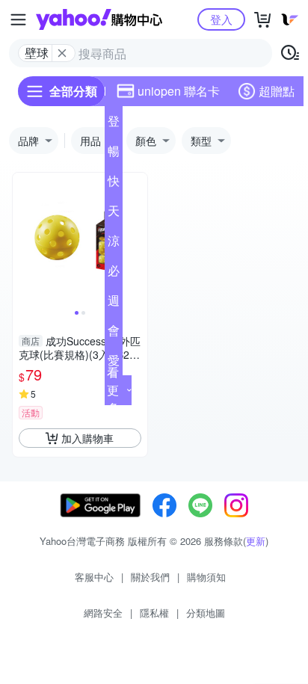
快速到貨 (114, 184)
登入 (221, 19)
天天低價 (114, 214)
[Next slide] (137, 240)
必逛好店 (114, 274)
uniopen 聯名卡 (179, 90)
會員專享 (114, 333)
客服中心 (94, 577)
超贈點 (277, 90)
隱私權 (154, 613)
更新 (255, 541)
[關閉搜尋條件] (62, 53)
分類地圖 (205, 613)
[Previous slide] (22, 240)
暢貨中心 (114, 154)
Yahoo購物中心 (99, 19)
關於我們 (150, 577)
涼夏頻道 (114, 244)
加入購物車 (87, 438)
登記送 (114, 124)
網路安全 (103, 613)
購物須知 (206, 577)
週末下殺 (114, 303)
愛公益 (114, 363)
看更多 (113, 389)
